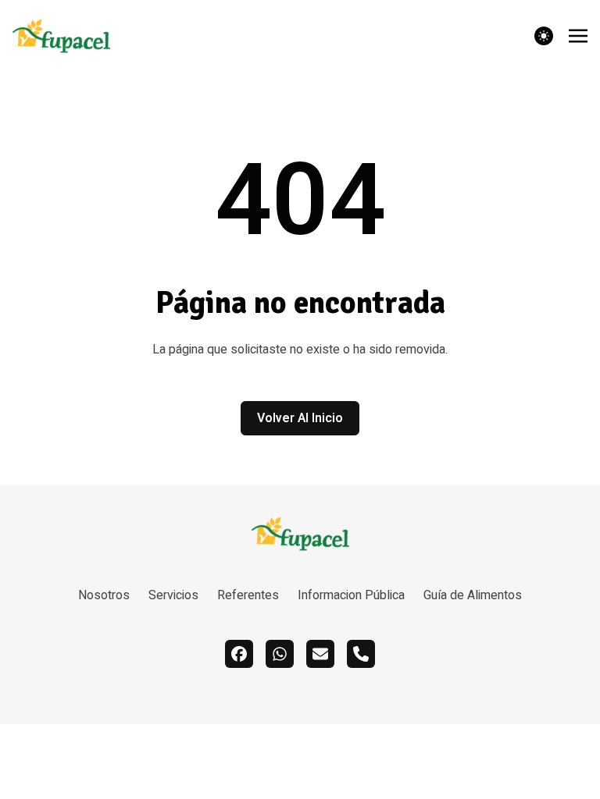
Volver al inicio (300, 418)
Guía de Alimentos (472, 595)
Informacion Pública (351, 595)
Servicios (173, 595)
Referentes (248, 595)
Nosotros (104, 595)
